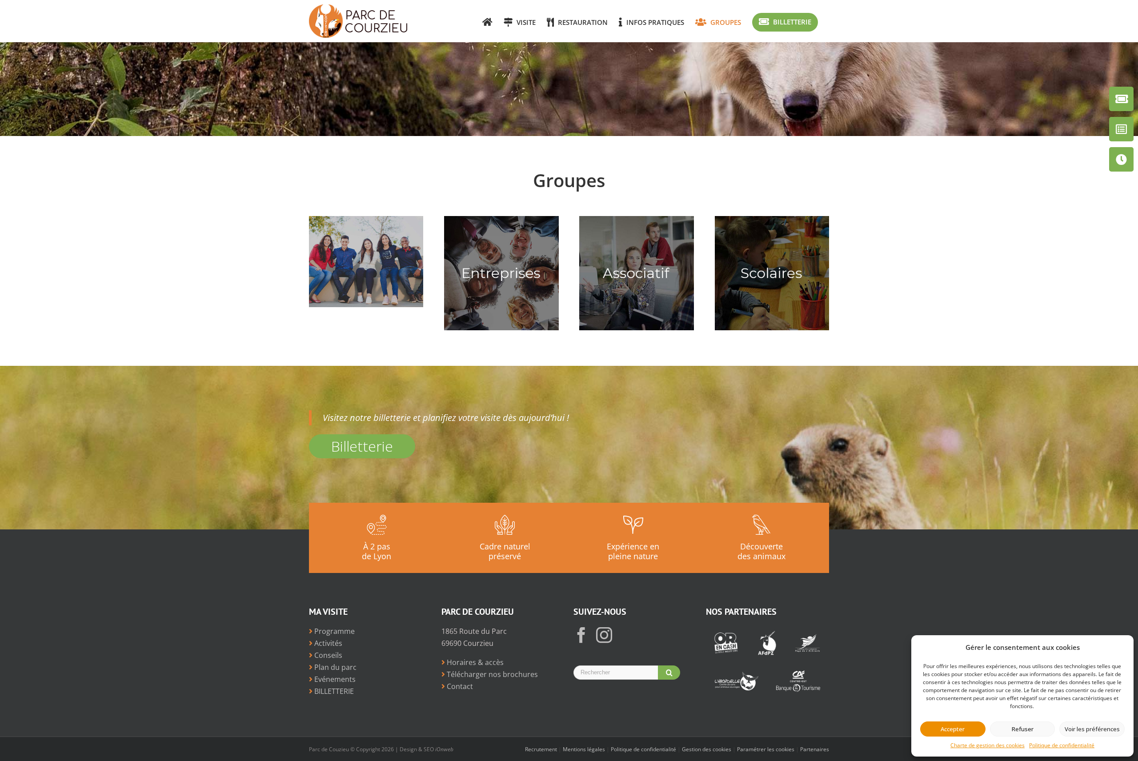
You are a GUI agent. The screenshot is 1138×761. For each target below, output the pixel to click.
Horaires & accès (474, 662)
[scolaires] (772, 222)
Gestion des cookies (706, 749)
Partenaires (814, 749)
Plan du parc (335, 667)
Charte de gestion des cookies (987, 745)
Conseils (327, 655)
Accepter (953, 729)
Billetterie (362, 446)
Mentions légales (584, 749)
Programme (334, 631)
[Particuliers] (366, 222)
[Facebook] (581, 635)
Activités (327, 643)
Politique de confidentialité (1061, 745)
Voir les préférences (1092, 729)
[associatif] (636, 222)
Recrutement (541, 749)
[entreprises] (501, 222)
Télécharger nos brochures (491, 674)
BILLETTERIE (333, 691)
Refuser (1023, 729)
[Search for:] (615, 672)
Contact (459, 686)
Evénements (334, 679)
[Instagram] (604, 635)
